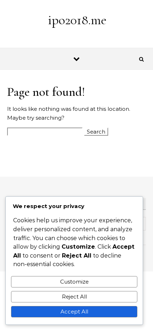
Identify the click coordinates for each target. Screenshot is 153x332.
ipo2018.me (77, 20)
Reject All (74, 296)
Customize (74, 281)
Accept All (74, 311)
